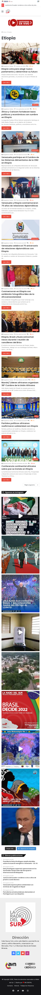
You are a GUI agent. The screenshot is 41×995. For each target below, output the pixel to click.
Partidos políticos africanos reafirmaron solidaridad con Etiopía (19, 424)
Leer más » (6, 82)
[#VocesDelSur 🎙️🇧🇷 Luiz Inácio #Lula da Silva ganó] (20, 593)
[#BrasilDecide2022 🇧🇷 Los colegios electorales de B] (20, 632)
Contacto (10, 985)
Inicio (4, 32)
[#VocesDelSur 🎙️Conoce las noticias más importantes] (20, 516)
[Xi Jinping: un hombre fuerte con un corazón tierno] (20, 555)
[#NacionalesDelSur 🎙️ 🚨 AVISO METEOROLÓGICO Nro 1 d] (20, 749)
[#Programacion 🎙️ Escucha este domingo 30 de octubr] (20, 710)
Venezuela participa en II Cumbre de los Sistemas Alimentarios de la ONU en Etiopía (20, 160)
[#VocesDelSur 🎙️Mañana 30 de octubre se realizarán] (20, 787)
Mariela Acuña (7, 463)
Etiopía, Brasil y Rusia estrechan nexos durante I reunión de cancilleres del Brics (17, 340)
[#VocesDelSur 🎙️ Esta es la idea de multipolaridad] (20, 826)
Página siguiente (29, 485)
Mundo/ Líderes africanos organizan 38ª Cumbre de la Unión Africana (19, 384)
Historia (16, 985)
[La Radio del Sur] (8, 11)
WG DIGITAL (28, 982)
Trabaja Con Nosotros (27, 985)
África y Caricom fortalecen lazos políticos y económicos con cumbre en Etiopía (19, 114)
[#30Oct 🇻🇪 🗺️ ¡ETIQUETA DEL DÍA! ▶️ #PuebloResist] (20, 671)
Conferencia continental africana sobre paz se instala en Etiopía (18, 467)
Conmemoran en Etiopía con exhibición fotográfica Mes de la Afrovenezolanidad (17, 294)
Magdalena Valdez (8, 66)
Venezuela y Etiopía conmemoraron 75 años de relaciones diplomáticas (19, 204)
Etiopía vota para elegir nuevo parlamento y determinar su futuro (19, 70)
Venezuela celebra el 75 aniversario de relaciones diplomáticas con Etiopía (19, 248)
